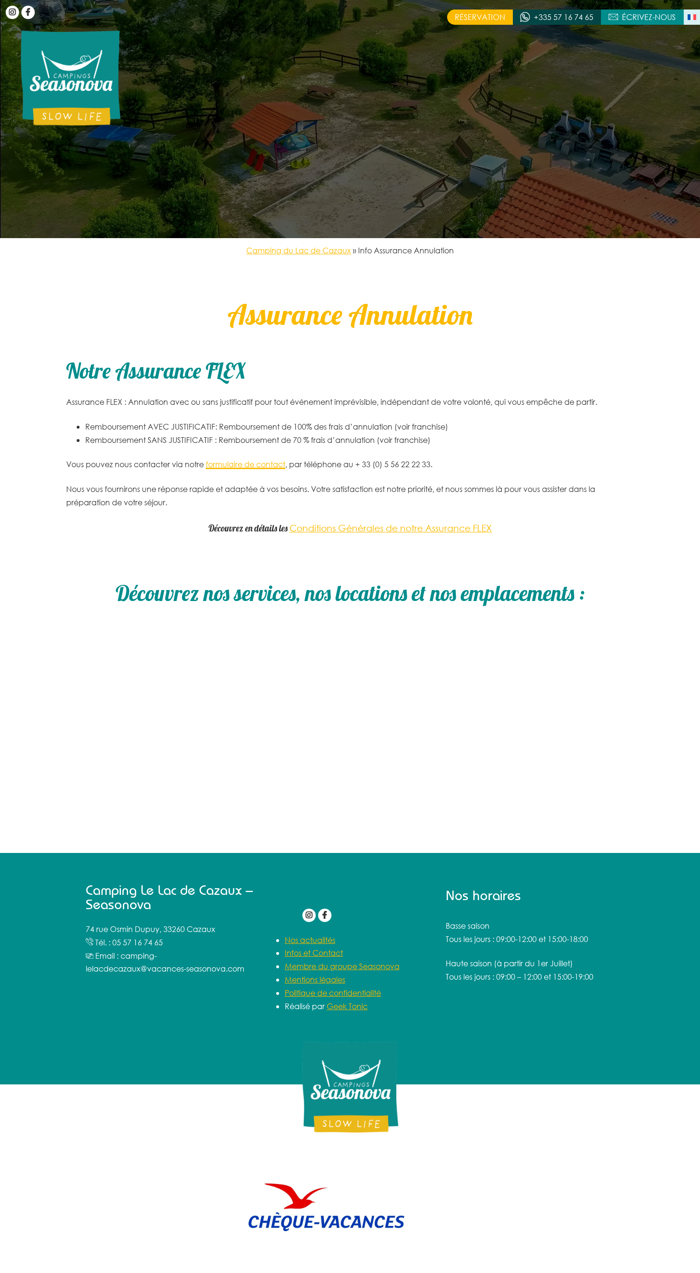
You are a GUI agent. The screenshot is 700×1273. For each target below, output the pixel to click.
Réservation (480, 17)
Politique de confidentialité (333, 993)
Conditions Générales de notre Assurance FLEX (391, 527)
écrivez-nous (649, 17)
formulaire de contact (245, 464)
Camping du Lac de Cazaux (298, 250)
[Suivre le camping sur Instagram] (12, 12)
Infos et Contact (314, 953)
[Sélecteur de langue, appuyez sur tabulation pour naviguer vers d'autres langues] (692, 17)
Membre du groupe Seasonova (342, 966)
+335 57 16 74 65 (563, 17)
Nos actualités (310, 940)
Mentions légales (315, 979)
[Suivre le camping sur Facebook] (28, 12)
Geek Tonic (347, 1006)
